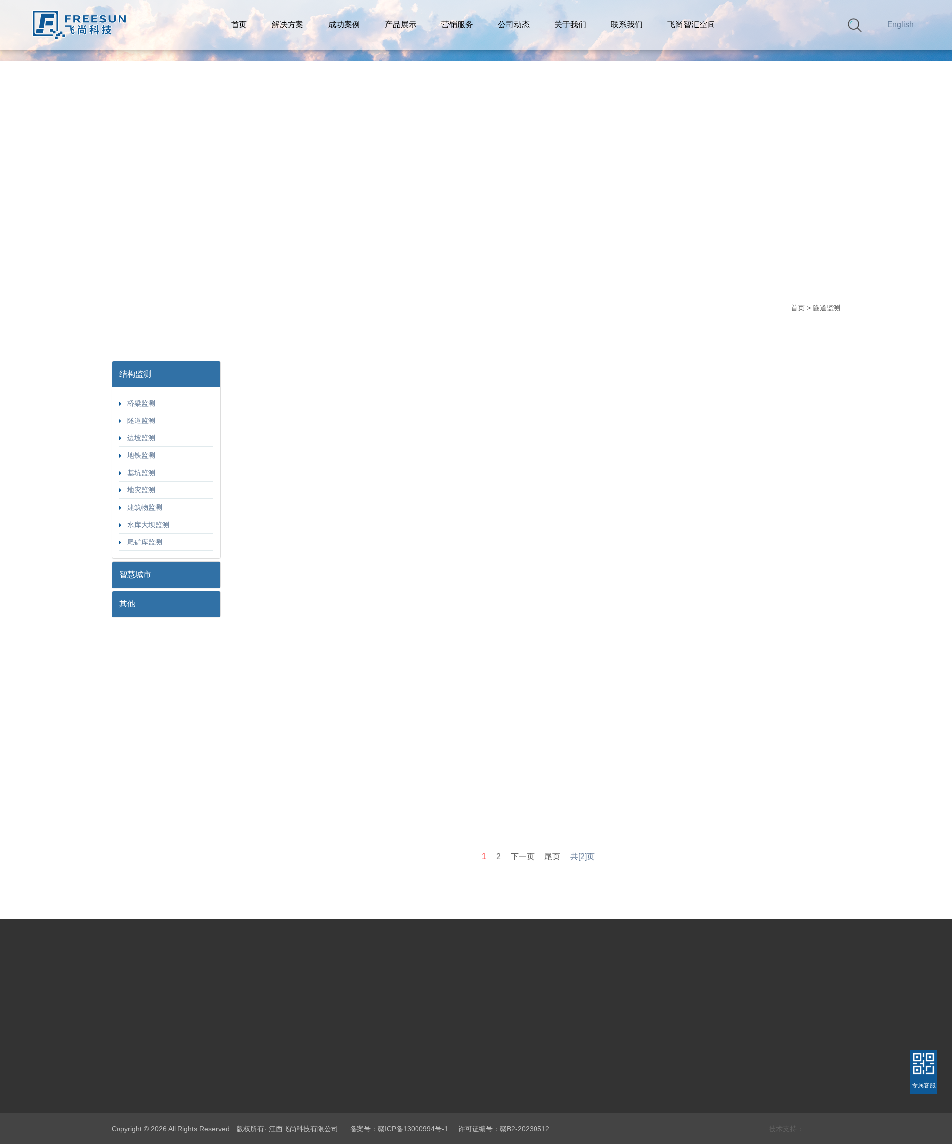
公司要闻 (472, 1070)
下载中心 (413, 1104)
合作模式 (413, 1087)
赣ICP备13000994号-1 (413, 1129)
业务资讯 (472, 1087)
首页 (798, 308)
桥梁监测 (138, 403)
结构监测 (182, 1070)
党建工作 (125, 1070)
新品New (182, 1104)
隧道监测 (138, 420)
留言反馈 (529, 1087)
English (900, 24)
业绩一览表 (416, 1070)
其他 (231, 1104)
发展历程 (125, 1138)
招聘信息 (529, 1104)
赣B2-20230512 (524, 1129)
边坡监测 (138, 438)
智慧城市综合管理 (252, 1087)
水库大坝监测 (145, 525)
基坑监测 (138, 473)
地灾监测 (138, 490)
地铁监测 (138, 455)
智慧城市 (182, 1087)
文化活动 (472, 1104)
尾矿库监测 (141, 542)
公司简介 (125, 1087)
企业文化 (125, 1104)
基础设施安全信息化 (256, 1070)
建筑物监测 (141, 507)
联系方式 (529, 1070)
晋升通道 (529, 1138)
